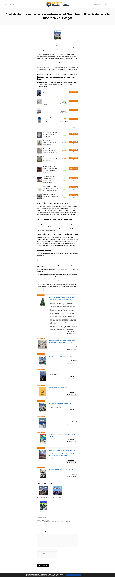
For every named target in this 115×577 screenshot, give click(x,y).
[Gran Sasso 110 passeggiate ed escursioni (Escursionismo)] (42, 407)
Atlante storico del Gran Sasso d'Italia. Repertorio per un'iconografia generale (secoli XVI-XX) (62, 341)
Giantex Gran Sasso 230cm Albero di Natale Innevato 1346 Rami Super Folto (50, 142)
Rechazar (78, 575)
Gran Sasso (45, 92)
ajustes (56, 575)
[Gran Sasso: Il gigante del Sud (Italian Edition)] (42, 473)
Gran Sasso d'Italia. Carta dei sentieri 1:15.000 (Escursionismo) (61, 357)
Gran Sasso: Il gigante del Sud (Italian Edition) (61, 469)
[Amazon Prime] (75, 331)
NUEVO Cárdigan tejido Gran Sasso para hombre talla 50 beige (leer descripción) (50, 134)
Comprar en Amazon (72, 333)
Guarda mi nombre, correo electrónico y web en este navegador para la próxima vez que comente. (57, 560)
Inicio (5, 4)
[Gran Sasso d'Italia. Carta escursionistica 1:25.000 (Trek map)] (42, 438)
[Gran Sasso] (42, 376)
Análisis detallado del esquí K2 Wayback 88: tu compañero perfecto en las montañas (55, 521)
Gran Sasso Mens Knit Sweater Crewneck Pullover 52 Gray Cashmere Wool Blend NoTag (50, 150)
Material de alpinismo (42, 517)
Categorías (11, 4)
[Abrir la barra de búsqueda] (111, 4)
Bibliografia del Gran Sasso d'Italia (58, 387)
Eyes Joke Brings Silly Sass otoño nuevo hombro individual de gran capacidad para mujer (50, 188)
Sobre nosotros (97, 4)
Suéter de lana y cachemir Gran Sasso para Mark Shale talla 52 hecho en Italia (50, 158)
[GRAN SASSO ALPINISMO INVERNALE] (42, 423)
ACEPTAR (70, 575)
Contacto (105, 4)
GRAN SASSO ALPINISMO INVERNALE (58, 419)
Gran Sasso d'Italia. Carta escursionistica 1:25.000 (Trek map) (62, 435)
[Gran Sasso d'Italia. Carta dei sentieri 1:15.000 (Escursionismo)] (42, 360)
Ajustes (85, 575)
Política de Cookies (59, 574)
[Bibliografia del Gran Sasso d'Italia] (42, 391)
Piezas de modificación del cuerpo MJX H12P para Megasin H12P (50, 196)
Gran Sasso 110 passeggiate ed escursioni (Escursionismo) (60, 404)
